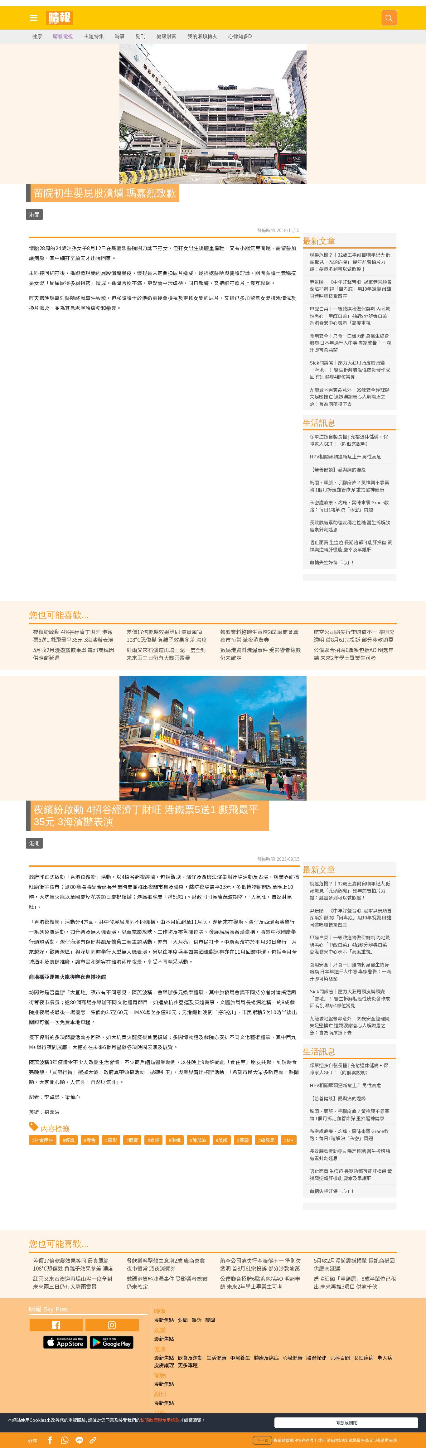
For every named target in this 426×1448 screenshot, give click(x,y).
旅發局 (268, 1140)
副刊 (141, 36)
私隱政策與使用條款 (160, 1420)
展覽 (133, 1140)
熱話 (196, 1320)
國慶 (244, 1140)
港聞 (34, 214)
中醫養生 (240, 1357)
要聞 (183, 1320)
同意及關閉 (346, 1422)
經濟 (70, 1140)
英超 (223, 1140)
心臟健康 (293, 1357)
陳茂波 (199, 1140)
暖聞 (210, 1320)
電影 (112, 1140)
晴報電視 (63, 36)
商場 (154, 1140)
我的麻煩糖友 (202, 36)
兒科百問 (340, 1357)
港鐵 (176, 1140)
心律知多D (240, 36)
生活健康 (216, 1357)
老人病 (384, 1357)
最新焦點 (164, 1320)
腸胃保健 (316, 1357)
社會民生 (44, 1140)
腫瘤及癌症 (266, 1357)
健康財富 (167, 36)
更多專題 (188, 1365)
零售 (91, 1140)
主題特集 (94, 36)
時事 (120, 36)
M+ (290, 1140)
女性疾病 (364, 1357)
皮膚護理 (164, 1365)
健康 (37, 36)
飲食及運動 (190, 1357)
